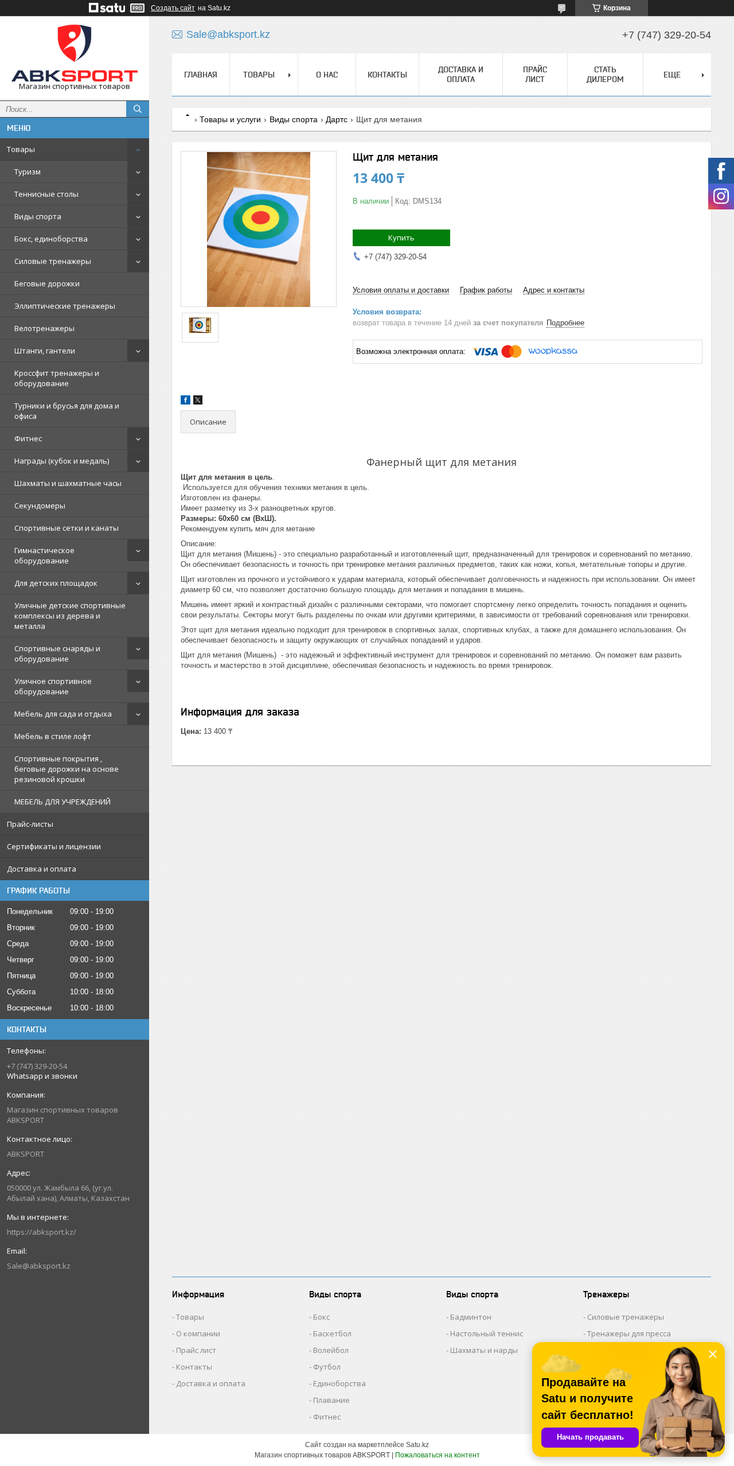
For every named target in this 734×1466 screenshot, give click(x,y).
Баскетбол (332, 1333)
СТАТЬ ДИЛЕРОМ (605, 74)
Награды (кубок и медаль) (61, 461)
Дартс (337, 119)
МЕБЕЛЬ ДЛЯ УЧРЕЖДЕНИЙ (62, 801)
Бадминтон (470, 1317)
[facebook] (185, 402)
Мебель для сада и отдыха (63, 714)
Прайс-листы (30, 824)
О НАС (327, 74)
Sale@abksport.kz (39, 1266)
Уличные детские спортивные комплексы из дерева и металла (70, 615)
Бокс (321, 1317)
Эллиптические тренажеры (64, 306)
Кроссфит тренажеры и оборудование (56, 378)
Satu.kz (417, 1445)
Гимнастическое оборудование (44, 555)
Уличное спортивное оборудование (53, 686)
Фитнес (28, 438)
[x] (197, 402)
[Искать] (137, 109)
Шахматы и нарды (484, 1350)
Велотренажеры (44, 328)
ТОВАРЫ (259, 74)
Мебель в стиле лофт (52, 736)
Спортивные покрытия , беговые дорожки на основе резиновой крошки (66, 768)
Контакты (194, 1367)
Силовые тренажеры (52, 261)
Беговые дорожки (47, 283)
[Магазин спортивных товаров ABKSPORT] (74, 53)
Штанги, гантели (44, 350)
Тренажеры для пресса (629, 1333)
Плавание (331, 1400)
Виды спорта (37, 216)
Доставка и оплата (41, 869)
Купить (401, 237)
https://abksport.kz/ (41, 1232)
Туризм (27, 171)
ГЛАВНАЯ (200, 74)
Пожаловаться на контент (437, 1455)
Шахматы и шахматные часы (68, 483)
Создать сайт (173, 8)
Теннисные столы (46, 194)
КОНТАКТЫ (387, 74)
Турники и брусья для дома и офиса (66, 410)
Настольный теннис (486, 1333)
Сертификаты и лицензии (54, 846)
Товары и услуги (230, 119)
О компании (198, 1333)
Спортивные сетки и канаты (66, 528)
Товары (21, 149)
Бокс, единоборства (51, 239)
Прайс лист (196, 1350)
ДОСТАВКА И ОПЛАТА (460, 74)
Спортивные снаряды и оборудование (57, 653)
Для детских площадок (55, 583)
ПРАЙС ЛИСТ (535, 74)
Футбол (327, 1367)
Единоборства (339, 1383)
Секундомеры (39, 505)
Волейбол (331, 1350)
